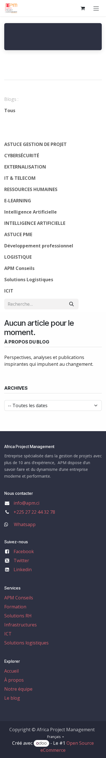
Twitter (21, 560)
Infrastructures (20, 625)
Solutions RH (18, 616)
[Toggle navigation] (96, 8)
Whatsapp (25, 524)
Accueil (11, 671)
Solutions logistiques (26, 643)
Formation (15, 607)
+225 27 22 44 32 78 (34, 512)
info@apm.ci (26, 503)
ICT (8, 634)
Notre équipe (18, 689)
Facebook (24, 551)
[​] (38, 121)
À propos (14, 680)
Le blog (12, 698)
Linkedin (23, 569)
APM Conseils (18, 598)
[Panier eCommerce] (82, 8)
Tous (9, 110)
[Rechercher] (71, 304)
